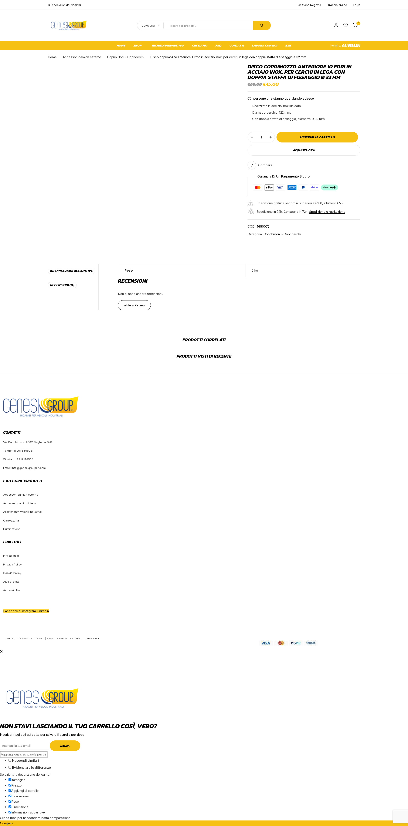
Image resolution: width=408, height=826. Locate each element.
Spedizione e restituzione (327, 211)
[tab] (73, 271)
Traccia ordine (337, 5)
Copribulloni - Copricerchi (125, 57)
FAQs (356, 5)
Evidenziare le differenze (31, 767)
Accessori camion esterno (82, 57)
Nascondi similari (25, 760)
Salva (65, 745)
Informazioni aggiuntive (71, 270)
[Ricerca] (262, 25)
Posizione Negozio (309, 5)
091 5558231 (351, 45)
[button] (355, 25)
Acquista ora (304, 150)
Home (52, 57)
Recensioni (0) (62, 285)
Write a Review (134, 305)
